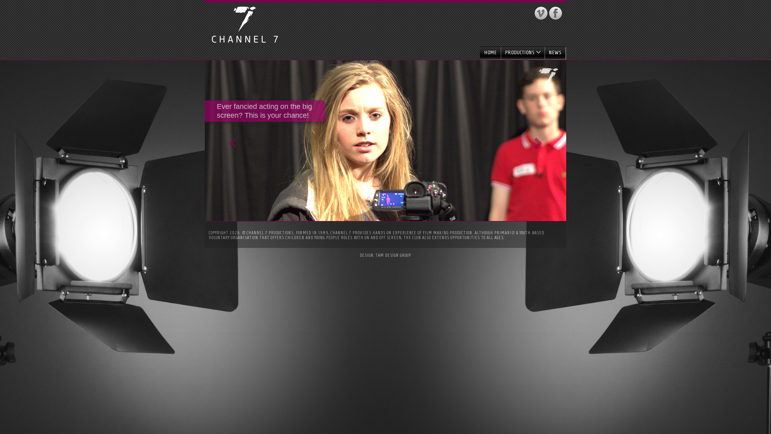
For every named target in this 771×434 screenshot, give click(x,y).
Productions (520, 52)
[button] (232, 140)
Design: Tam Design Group (385, 255)
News (555, 52)
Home (490, 52)
